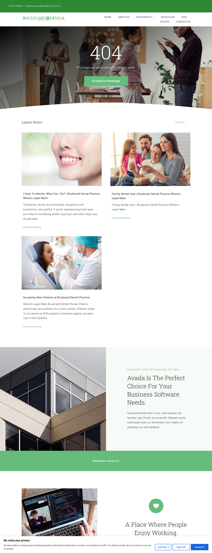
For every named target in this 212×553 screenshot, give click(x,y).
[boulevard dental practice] (44, 17)
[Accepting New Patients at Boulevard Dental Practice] (62, 263)
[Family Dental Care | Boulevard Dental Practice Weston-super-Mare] (150, 159)
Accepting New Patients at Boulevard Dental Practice (56, 297)
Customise (162, 547)
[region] (106, 544)
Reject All (181, 547)
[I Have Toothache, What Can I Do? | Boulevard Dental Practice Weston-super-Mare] (62, 159)
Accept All (199, 547)
